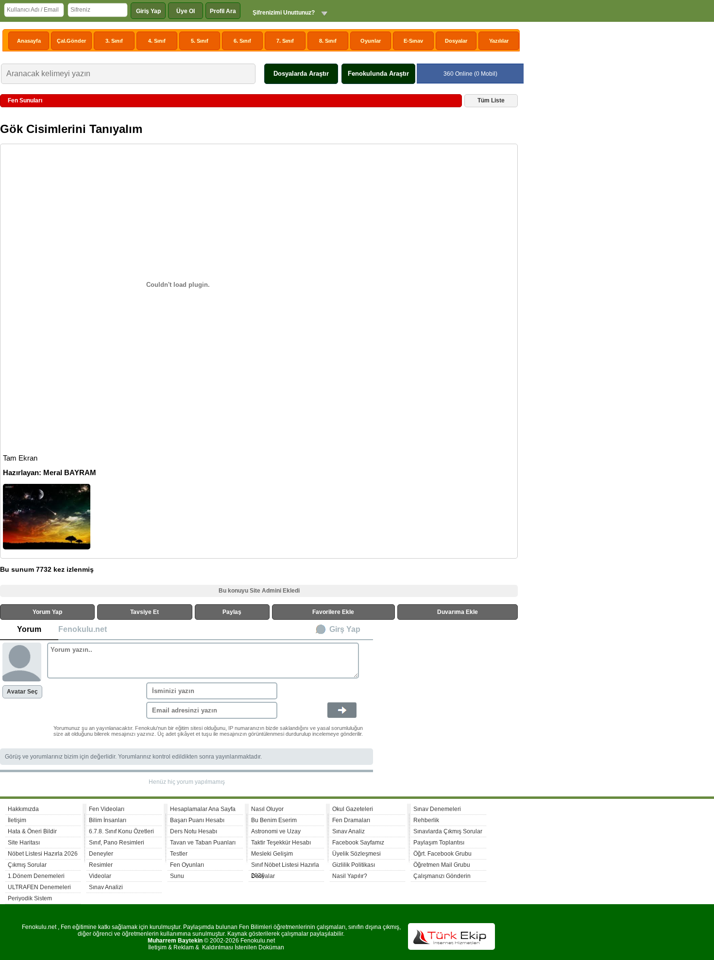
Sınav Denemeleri (437, 809)
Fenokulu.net (82, 629)
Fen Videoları (106, 809)
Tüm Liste (491, 100)
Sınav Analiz (348, 831)
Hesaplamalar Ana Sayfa (203, 809)
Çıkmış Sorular (27, 864)
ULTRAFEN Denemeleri (39, 887)
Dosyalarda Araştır (301, 73)
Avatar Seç (22, 691)
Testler (178, 853)
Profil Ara (223, 11)
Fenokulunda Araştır (378, 73)
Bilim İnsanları (107, 820)
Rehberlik (426, 820)
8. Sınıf (328, 41)
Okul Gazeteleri (352, 809)
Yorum (29, 629)
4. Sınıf (157, 41)
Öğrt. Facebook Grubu (442, 853)
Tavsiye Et (144, 612)
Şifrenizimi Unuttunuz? (284, 12)
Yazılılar (499, 41)
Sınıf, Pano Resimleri (116, 842)
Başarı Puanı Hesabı (197, 820)
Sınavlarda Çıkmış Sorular (447, 831)
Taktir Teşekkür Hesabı (281, 842)
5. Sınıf (199, 41)
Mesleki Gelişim (272, 853)
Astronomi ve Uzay (276, 831)
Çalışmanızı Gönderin (442, 876)
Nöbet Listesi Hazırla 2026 (43, 853)
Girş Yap (344, 629)
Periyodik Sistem (30, 898)
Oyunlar (370, 41)
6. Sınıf (242, 41)
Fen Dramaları (351, 820)
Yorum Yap (47, 612)
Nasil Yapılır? (349, 876)
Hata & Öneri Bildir (32, 831)
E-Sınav (413, 41)
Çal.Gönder (71, 41)
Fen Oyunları (187, 864)
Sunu (177, 876)
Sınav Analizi (106, 887)
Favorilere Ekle (333, 612)
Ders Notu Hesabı (193, 831)
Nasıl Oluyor (267, 809)
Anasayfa (29, 41)
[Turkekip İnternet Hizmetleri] (451, 947)
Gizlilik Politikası (353, 864)
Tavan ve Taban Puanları (203, 842)
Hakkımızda (23, 809)
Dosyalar (456, 41)
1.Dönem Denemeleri (36, 876)
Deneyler (101, 853)
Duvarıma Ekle (457, 612)
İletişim (17, 820)
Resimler (101, 864)
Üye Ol (185, 11)
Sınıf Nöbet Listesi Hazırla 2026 (285, 866)
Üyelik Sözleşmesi (356, 853)
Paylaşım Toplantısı (438, 842)
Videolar (100, 876)
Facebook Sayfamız (358, 842)
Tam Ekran (20, 458)
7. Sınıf (285, 41)
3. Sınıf (114, 41)
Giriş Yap (148, 11)
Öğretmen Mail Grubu (441, 864)
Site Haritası (24, 842)
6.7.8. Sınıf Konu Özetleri (121, 831)
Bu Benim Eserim (274, 820)
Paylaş (231, 612)
